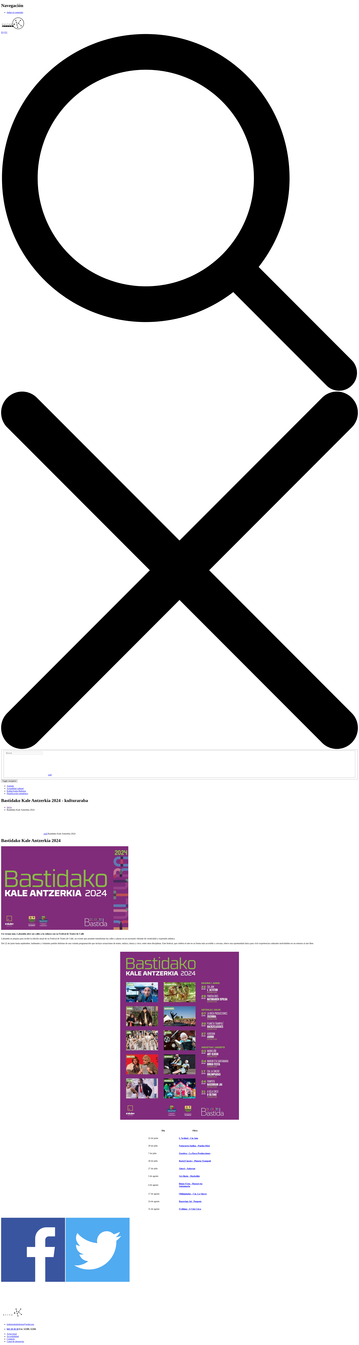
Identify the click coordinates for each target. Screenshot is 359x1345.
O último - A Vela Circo (190, 1209)
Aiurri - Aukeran (187, 1168)
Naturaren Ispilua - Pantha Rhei (194, 1146)
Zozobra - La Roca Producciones (194, 1153)
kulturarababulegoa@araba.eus (20, 1324)
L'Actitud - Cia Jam (188, 1138)
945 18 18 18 (13, 1329)
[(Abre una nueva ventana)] (33, 1281)
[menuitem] (10, 786)
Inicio (9, 807)
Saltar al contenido (15, 12)
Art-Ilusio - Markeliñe (189, 1176)
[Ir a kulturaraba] (13, 30)
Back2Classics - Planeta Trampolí (195, 1161)
